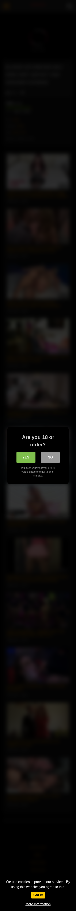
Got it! (38, 895)
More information (38, 904)
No (50, 457)
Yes (25, 457)
